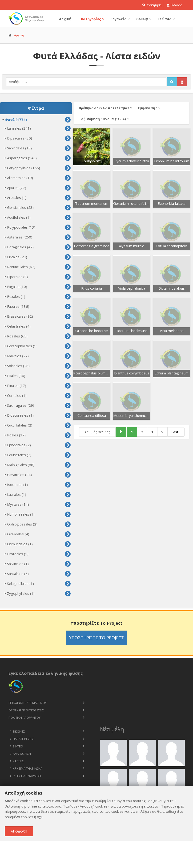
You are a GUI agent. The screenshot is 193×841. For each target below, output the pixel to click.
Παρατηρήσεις (23, 739)
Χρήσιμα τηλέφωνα (27, 768)
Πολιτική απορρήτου (24, 717)
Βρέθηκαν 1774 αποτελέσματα (105, 108)
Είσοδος (176, 5)
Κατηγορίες (91, 19)
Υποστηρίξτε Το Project (96, 637)
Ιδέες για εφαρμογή (27, 776)
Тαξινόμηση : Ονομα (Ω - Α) (102, 119)
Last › (176, 432)
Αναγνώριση (22, 753)
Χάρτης (18, 761)
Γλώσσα (165, 19)
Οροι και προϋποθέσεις (26, 710)
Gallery (142, 19)
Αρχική (65, 19)
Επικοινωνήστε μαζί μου (27, 703)
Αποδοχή (19, 831)
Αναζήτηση (153, 5)
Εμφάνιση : (147, 108)
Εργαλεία (119, 19)
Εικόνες (19, 731)
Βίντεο (18, 746)
